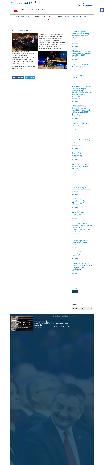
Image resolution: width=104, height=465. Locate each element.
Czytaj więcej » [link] (75, 46)
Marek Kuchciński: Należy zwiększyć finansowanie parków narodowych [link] (81, 142)
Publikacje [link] (84, 16)
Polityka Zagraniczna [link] (61, 16)
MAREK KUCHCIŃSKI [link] (26, 2)
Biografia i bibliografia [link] (31, 16)
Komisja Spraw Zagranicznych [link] (77, 154)
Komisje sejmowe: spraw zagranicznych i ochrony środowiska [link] (80, 166)
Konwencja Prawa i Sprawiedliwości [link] (78, 213)
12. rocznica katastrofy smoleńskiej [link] (79, 253)
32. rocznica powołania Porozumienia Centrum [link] (80, 242)
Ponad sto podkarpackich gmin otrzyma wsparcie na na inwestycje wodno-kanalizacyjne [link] (82, 266)
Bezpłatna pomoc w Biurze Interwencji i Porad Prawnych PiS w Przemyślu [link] (42, 322)
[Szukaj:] (82, 288)
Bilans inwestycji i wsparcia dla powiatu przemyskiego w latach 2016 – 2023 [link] (81, 53)
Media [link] (75, 16)
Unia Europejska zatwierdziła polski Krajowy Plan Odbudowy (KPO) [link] (82, 201)
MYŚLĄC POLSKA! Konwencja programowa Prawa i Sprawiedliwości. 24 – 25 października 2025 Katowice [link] (81, 110)
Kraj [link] (46, 16)
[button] (18, 77)
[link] (102, 10)
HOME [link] (17, 16)
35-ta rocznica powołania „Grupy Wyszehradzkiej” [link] (80, 65)
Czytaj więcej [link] (38, 327)
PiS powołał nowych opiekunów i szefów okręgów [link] (82, 189)
